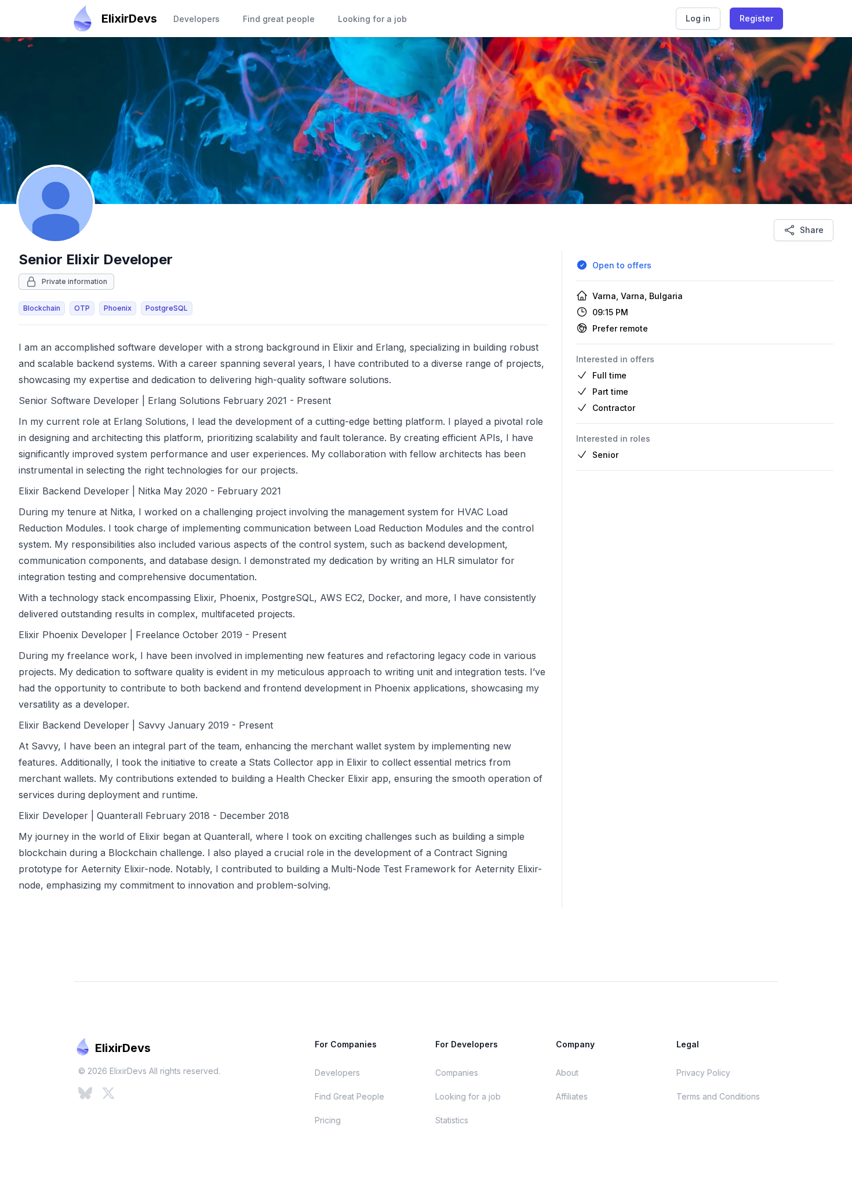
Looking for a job (372, 19)
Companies (456, 1073)
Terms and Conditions (718, 1096)
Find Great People (349, 1096)
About (567, 1073)
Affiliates (572, 1096)
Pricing (328, 1120)
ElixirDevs (129, 19)
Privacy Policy (703, 1073)
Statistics (451, 1120)
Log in (698, 18)
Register (756, 18)
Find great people (279, 19)
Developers (196, 19)
